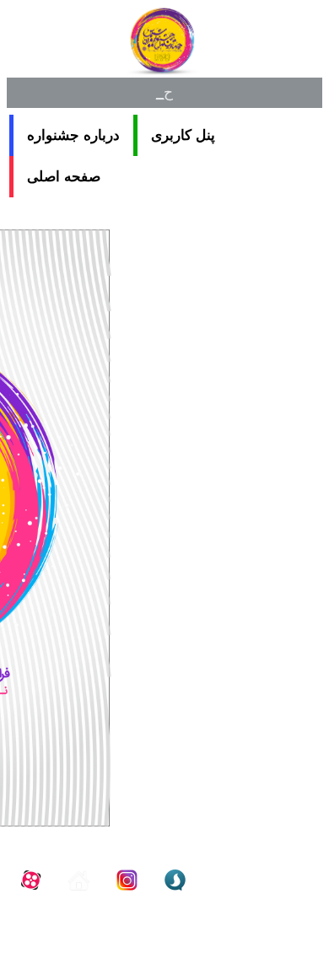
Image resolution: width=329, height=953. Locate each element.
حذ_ (165, 92)
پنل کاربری (183, 135)
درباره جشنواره (73, 135)
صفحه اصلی (63, 177)
